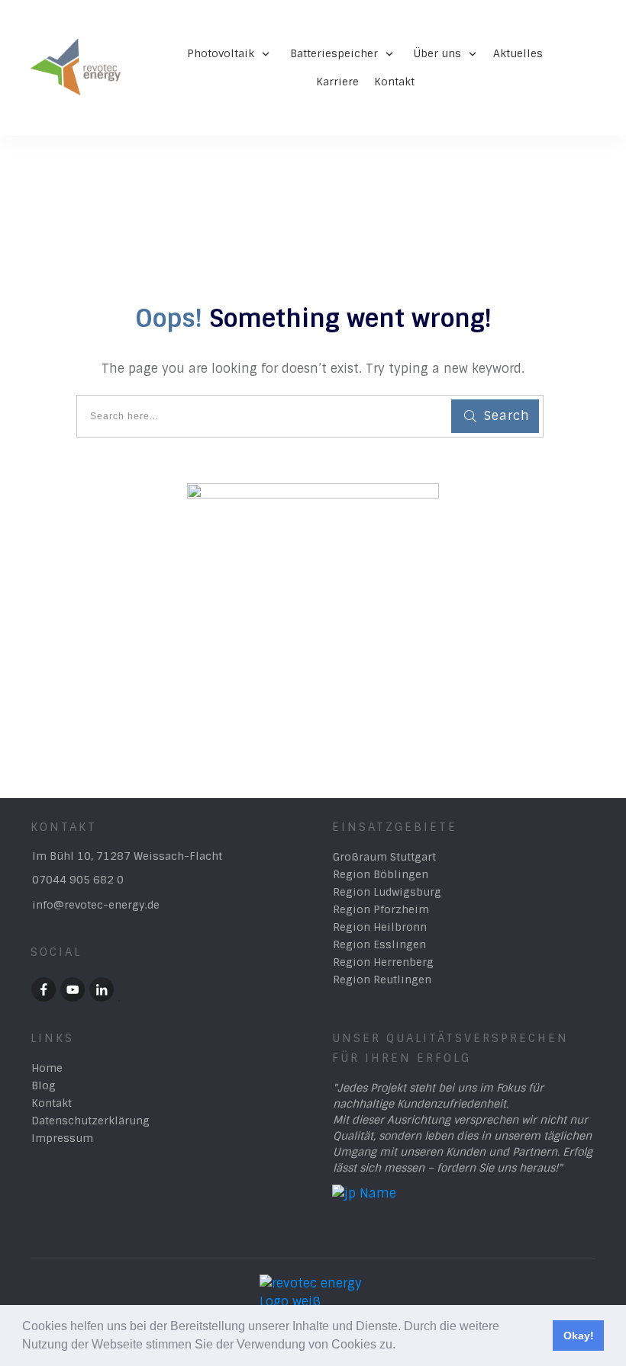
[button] (401, 1346)
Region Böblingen (380, 874)
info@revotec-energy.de (96, 905)
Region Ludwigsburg (387, 892)
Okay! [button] (578, 1335)
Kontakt (51, 1103)
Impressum (62, 1138)
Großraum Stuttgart (384, 857)
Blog (43, 1085)
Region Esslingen (379, 944)
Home (47, 1068)
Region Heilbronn (380, 927)
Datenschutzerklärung (90, 1120)
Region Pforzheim (381, 909)
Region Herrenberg (383, 962)
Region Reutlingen (382, 979)
